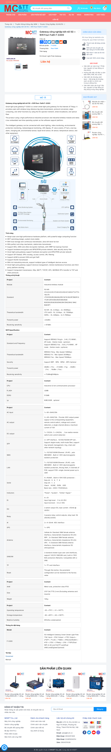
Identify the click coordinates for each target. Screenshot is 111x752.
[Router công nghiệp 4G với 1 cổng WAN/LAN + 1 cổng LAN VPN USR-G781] (55, 682)
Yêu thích (96, 8)
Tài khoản (84, 8)
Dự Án (71, 15)
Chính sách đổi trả (37, 727)
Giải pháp (52, 15)
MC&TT (74, 750)
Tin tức (63, 15)
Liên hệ (56, 19)
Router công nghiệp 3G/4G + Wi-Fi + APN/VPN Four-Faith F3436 (98, 133)
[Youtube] (94, 732)
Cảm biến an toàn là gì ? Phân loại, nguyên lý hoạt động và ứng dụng (94, 68)
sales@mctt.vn (67, 733)
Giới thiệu (101, 15)
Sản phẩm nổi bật (38, 15)
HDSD (79, 15)
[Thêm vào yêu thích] (79, 31)
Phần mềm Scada (11, 734)
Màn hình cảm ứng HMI (13, 737)
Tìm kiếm (74, 2)
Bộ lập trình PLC (10, 731)
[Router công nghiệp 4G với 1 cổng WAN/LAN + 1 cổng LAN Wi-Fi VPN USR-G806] (35, 682)
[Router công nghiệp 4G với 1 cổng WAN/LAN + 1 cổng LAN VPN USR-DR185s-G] (14, 682)
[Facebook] (84, 732)
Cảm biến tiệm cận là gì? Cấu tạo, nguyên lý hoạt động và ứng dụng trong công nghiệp (94, 87)
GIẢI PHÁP (94, 63)
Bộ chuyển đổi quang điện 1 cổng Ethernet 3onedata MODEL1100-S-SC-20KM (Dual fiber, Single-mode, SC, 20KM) (98, 123)
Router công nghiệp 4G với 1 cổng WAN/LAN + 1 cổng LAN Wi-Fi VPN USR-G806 (34, 695)
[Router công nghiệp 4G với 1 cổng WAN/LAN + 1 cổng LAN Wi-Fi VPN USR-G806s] (96, 682)
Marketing (89, 15)
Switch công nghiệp (12, 724)
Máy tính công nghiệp (12, 721)
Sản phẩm (22, 15)
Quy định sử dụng (37, 731)
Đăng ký (93, 2)
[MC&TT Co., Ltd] (16, 8)
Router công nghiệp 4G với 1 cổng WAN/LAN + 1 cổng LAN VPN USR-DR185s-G (14, 695)
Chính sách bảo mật (38, 721)
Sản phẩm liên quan (55, 668)
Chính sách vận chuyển (39, 724)
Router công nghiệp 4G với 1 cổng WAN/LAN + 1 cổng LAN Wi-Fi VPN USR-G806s (96, 695)
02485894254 (70, 739)
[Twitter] (89, 732)
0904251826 (12, 2)
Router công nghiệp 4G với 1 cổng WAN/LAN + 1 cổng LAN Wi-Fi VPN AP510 (75, 695)
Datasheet (9, 656)
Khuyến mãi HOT (90, 97)
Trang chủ (10, 15)
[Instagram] (98, 732)
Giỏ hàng (102, 2)
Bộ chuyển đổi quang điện (14, 727)
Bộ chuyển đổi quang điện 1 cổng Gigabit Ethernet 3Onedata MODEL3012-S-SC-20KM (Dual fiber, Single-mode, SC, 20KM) (98, 113)
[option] (21, 46)
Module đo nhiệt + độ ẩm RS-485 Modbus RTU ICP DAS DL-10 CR (98, 103)
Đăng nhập (84, 2)
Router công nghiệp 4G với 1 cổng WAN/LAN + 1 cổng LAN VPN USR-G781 (55, 695)
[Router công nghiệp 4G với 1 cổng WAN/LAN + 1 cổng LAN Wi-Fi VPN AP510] (76, 682)
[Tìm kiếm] (68, 8)
